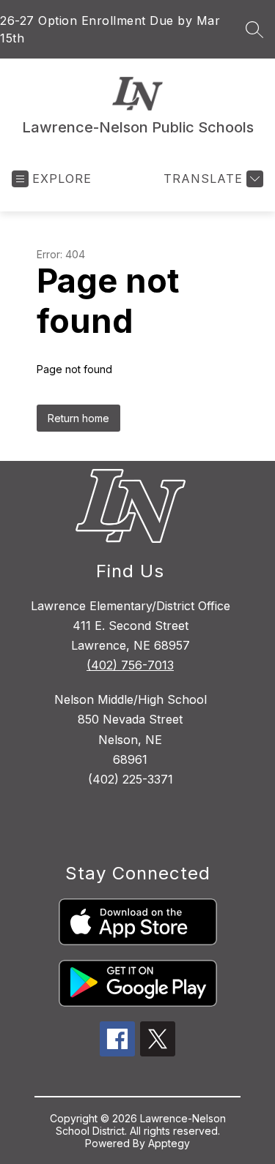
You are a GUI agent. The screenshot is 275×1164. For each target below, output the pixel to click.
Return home (78, 418)
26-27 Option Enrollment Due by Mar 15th (110, 29)
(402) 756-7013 (130, 665)
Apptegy (169, 1143)
